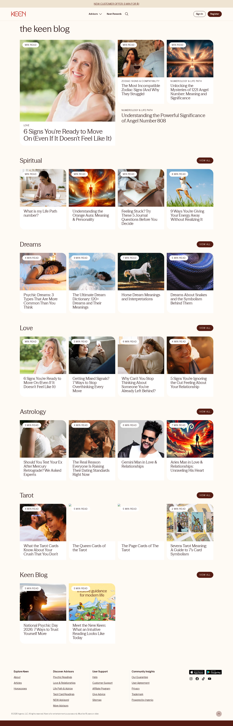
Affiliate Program (101, 688)
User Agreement (140, 682)
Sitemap (96, 699)
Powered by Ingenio (142, 699)
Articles (18, 682)
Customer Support (102, 682)
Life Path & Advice (63, 688)
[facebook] (197, 680)
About (17, 677)
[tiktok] (203, 680)
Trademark (137, 694)
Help (94, 677)
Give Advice (98, 694)
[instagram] (191, 680)
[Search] (126, 14)
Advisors (93, 13)
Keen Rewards (114, 13)
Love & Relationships (64, 682)
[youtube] (209, 680)
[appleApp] (197, 673)
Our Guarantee (140, 677)
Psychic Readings (62, 677)
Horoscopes (20, 688)
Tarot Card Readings (63, 694)
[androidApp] (214, 673)
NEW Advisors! (61, 699)
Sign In (199, 13)
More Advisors (60, 705)
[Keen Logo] (18, 13)
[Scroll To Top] (219, 714)
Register (214, 13)
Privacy (136, 688)
